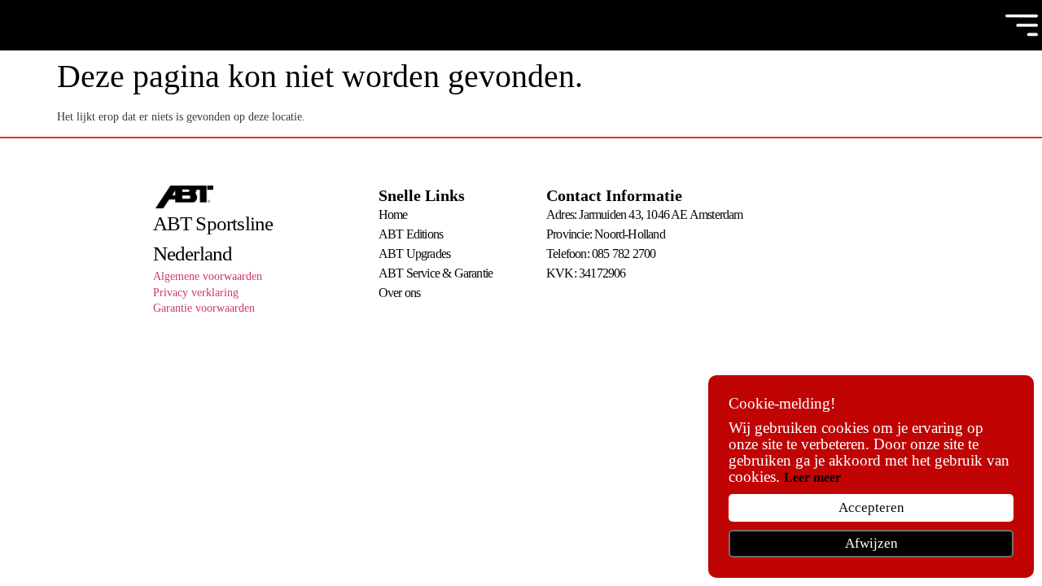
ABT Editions (411, 234)
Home (393, 214)
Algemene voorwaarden (207, 276)
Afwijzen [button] (871, 543)
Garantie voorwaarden (204, 308)
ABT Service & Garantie (436, 273)
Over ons (400, 293)
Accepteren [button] (871, 507)
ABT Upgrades (414, 253)
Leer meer (812, 477)
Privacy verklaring (196, 292)
